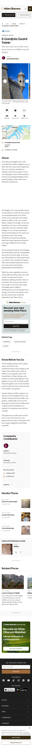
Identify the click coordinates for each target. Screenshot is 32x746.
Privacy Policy (14, 330)
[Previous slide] (5, 81)
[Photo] (25, 503)
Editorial (5, 706)
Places (4, 700)
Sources (6, 484)
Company (5, 723)
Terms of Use (21, 330)
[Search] (25, 8)
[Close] (30, 728)
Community (6, 717)
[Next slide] (27, 81)
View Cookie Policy (25, 734)
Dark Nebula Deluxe (13, 59)
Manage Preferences (16, 742)
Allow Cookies (16, 737)
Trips (4, 711)
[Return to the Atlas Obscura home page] (11, 8)
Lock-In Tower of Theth (11, 593)
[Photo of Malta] (7, 549)
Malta (21, 164)
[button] (7, 110)
